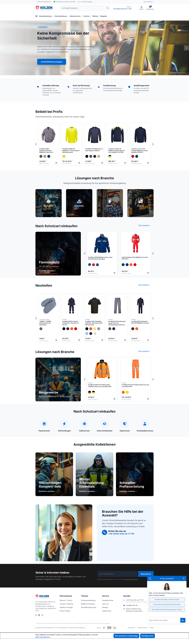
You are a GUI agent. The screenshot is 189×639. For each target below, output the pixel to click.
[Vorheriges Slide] (2, 48)
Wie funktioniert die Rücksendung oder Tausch (167, 609)
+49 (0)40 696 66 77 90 (122, 9)
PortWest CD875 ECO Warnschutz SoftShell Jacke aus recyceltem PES (99, 385)
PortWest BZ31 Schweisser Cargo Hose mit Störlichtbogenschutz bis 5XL (117, 323)
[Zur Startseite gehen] (46, 8)
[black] (63, 328)
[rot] (132, 156)
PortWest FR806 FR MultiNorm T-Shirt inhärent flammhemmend (70, 150)
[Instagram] (42, 615)
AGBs (152, 628)
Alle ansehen (143, 225)
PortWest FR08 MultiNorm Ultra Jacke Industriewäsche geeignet (100, 258)
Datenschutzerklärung (131, 579)
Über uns (105, 604)
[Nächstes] (153, 144)
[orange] (131, 264)
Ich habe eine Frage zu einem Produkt (167, 599)
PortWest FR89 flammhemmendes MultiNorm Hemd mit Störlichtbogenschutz (46, 150)
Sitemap (105, 607)
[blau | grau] (97, 264)
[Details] (56, 162)
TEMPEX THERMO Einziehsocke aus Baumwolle (45, 323)
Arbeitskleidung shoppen (51, 62)
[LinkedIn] (39, 615)
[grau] (40, 156)
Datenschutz (106, 611)
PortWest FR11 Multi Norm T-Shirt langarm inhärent (94, 149)
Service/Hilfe (148, 2)
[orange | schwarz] (89, 392)
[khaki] (44, 156)
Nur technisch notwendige (126, 636)
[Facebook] (36, 615)
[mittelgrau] (40, 328)
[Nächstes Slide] (186, 48)
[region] (94, 144)
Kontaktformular (107, 600)
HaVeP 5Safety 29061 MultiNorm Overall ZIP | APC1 (135, 258)
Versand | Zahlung (66, 604)
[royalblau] (127, 264)
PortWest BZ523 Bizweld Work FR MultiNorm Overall (140, 322)
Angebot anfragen (66, 607)
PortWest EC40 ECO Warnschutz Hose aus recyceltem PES (135, 385)
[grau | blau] (89, 264)
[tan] (98, 156)
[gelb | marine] (109, 156)
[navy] (48, 156)
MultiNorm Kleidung (88, 604)
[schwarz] (86, 156)
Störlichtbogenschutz (88, 607)
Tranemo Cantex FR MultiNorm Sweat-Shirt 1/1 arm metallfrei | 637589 (116, 150)
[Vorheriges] (36, 144)
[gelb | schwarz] (93, 392)
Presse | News (65, 611)
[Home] (36, 15)
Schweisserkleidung (88, 600)
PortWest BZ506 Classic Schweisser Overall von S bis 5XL (70, 323)
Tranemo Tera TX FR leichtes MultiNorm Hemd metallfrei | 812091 (139, 150)
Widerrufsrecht (142, 628)
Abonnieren (146, 574)
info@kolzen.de (132, 605)
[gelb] (63, 156)
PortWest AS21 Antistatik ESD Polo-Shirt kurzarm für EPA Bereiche (94, 323)
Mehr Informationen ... (43, 637)
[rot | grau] (93, 264)
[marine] (136, 156)
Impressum (131, 628)
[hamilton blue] (86, 333)
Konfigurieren (147, 636)
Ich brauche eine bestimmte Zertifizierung (166, 604)
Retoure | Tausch (66, 600)
